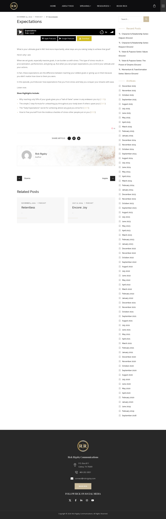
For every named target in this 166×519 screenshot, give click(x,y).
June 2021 (126, 330)
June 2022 (126, 276)
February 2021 (128, 348)
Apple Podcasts (50, 38)
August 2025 (127, 104)
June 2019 (126, 406)
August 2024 (127, 158)
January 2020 (127, 402)
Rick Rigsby (53, 17)
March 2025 (127, 127)
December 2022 (129, 248)
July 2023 (126, 217)
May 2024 (126, 172)
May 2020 (126, 388)
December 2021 (129, 303)
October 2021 (128, 312)
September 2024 (129, 154)
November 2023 (129, 199)
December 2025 (129, 86)
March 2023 (127, 235)
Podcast (39, 17)
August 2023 (127, 212)
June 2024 (126, 167)
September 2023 (129, 208)
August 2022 (127, 267)
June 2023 (126, 221)
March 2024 (127, 181)
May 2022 (126, 280)
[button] (83, 486)
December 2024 (129, 140)
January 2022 (127, 298)
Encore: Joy (79, 207)
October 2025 (128, 95)
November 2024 (129, 145)
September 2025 (129, 100)
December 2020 (129, 357)
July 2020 (126, 379)
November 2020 (129, 361)
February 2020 (128, 397)
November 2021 (129, 307)
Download (85, 38)
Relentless (28, 207)
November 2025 (129, 90)
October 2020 (128, 366)
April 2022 (126, 285)
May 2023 (126, 226)
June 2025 (126, 113)
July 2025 (126, 109)
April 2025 (126, 122)
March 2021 (127, 343)
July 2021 (126, 325)
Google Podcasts (68, 38)
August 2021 (127, 321)
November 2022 (129, 253)
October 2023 (128, 203)
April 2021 (126, 339)
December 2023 (129, 194)
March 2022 (127, 289)
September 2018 (129, 416)
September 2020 (129, 370)
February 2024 (128, 185)
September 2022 (129, 262)
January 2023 (127, 244)
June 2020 (126, 384)
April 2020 (126, 393)
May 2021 (126, 334)
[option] (40, 210)
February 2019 (128, 411)
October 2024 (128, 149)
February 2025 (128, 131)
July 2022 (126, 271)
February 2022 (128, 294)
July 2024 (126, 163)
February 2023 (128, 239)
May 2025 (126, 118)
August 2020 (127, 375)
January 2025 (127, 136)
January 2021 (127, 352)
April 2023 (126, 230)
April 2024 (126, 176)
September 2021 (129, 316)
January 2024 (127, 190)
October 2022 (128, 258)
